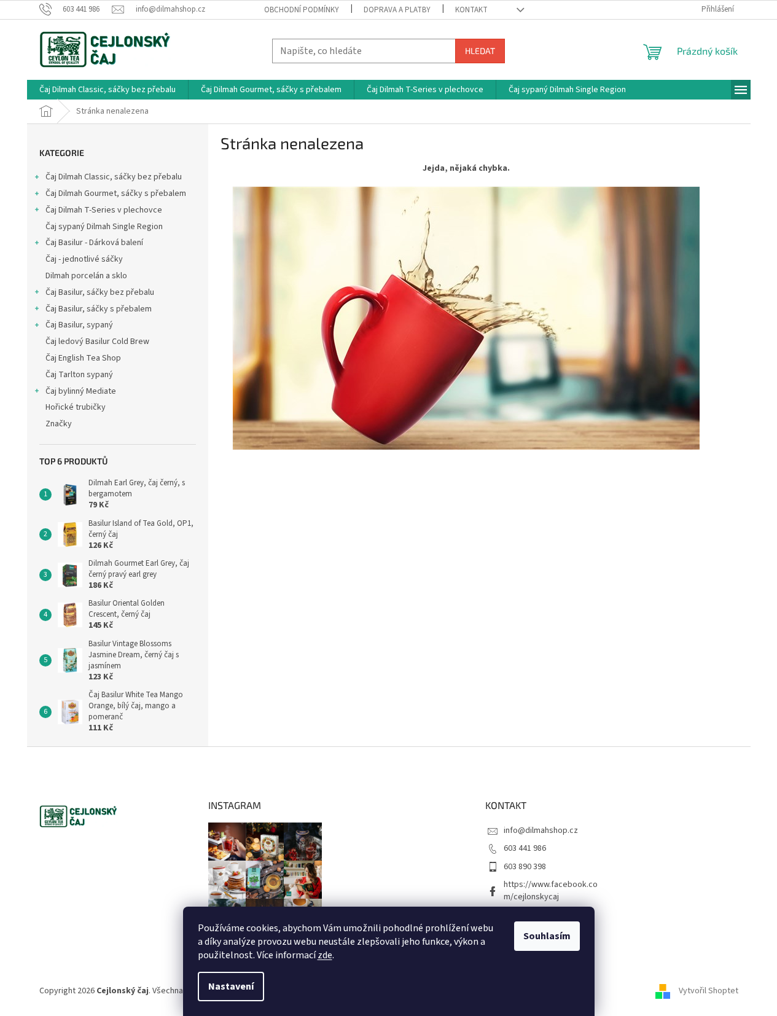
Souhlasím (547, 936)
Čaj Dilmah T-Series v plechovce (103, 210)
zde (325, 955)
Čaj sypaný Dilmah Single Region (104, 227)
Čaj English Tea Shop (83, 358)
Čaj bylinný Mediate (80, 391)
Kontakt (471, 9)
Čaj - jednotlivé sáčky (84, 259)
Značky (58, 424)
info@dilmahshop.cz (541, 830)
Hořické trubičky (75, 407)
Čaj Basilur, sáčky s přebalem (98, 309)
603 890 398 (525, 867)
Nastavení (231, 986)
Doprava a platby (397, 9)
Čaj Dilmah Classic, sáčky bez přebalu (113, 177)
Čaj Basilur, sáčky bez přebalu (99, 292)
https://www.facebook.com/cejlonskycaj (551, 890)
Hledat (480, 50)
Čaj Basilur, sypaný (79, 325)
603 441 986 (525, 848)
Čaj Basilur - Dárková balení (94, 242)
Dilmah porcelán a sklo (86, 276)
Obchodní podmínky (301, 9)
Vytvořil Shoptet (708, 991)
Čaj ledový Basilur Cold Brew (97, 341)
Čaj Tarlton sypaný (79, 375)
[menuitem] (107, 90)
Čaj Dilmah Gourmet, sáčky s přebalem (115, 193)
